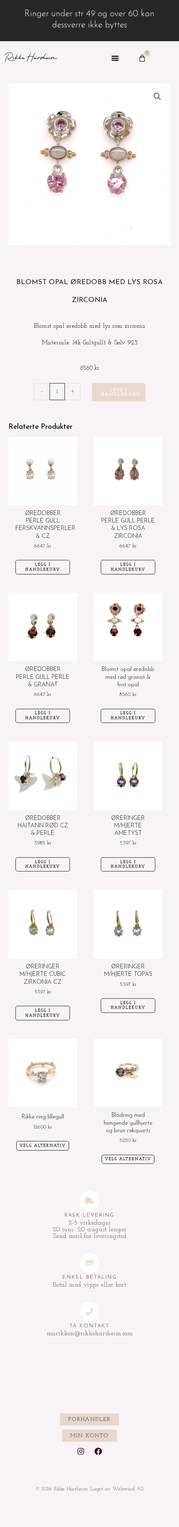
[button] (115, 58)
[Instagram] (81, 1451)
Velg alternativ (43, 1146)
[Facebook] (98, 1451)
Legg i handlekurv (121, 392)
